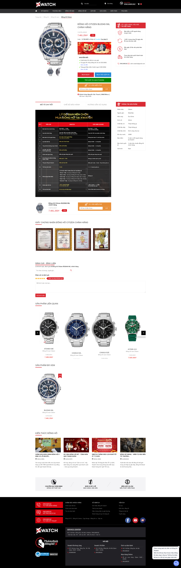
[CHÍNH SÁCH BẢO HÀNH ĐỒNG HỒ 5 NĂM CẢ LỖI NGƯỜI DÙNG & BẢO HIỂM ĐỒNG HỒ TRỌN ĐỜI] (48, 445)
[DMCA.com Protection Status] (54, 555)
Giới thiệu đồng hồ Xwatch (99, 505)
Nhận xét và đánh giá (42, 275)
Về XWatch (44, 11)
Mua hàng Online (127, 554)
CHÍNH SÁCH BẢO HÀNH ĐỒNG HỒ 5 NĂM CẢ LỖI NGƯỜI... (47, 455)
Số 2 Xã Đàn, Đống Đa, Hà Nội (131, 548)
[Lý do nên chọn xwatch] (73, 153)
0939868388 (72, 552)
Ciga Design (86, 518)
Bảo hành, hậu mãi (90, 488)
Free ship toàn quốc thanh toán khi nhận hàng (133, 56)
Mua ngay (86, 74)
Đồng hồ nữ (82, 11)
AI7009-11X (104, 350)
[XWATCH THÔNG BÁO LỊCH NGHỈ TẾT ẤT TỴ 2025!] (104, 445)
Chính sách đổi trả (70, 505)
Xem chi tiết (84, 65)
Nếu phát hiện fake (127, 488)
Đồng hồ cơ (94, 518)
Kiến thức (113, 11)
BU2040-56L (49, 411)
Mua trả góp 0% (103, 74)
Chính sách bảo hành (71, 508)
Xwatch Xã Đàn (99, 545)
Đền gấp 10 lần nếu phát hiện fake (133, 48)
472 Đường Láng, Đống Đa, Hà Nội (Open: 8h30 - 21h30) (79, 549)
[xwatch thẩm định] (46, 542)
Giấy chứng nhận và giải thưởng (101, 511)
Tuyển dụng (122, 514)
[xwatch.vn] (46, 530)
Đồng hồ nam (69, 11)
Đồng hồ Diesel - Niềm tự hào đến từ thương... (132, 455)
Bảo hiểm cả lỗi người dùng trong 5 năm (132, 32)
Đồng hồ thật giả (54, 488)
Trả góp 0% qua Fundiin (94, 80)
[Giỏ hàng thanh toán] (139, 4)
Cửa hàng (109, 3)
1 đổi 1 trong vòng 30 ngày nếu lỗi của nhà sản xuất (133, 40)
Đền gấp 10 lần (127, 486)
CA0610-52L (49, 354)
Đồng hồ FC (68, 518)
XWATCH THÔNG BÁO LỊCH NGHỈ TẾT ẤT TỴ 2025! (104, 455)
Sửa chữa (103, 11)
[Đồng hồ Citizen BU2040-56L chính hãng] (48, 389)
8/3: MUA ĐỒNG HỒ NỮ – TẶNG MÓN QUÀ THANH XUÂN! (76, 455)
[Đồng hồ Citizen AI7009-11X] (104, 328)
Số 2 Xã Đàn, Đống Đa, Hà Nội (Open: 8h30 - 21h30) (106, 549)
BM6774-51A (132, 350)
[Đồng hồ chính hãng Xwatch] (45, 4)
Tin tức (121, 505)
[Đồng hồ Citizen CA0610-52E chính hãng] (76, 330)
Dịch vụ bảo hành (127, 545)
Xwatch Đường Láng (74, 545)
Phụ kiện (124, 11)
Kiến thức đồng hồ (124, 508)
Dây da (100, 518)
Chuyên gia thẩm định (53, 486)
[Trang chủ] (36, 11)
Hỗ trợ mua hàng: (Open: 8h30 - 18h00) (133, 558)
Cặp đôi (93, 11)
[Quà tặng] (94, 48)
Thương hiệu (56, 11)
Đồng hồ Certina (77, 518)
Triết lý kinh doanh (97, 508)
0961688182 (129, 4)
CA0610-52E (76, 354)
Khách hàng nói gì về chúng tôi (100, 514)
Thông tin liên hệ (123, 511)
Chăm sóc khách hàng (73, 502)
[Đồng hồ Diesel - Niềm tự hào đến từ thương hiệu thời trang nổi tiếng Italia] (133, 445)
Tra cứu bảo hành (70, 511)
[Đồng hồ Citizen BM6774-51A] (132, 328)
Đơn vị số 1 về (90, 486)
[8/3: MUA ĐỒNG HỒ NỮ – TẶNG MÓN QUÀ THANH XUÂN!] (76, 445)
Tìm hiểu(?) (104, 39)
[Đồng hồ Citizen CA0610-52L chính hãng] (48, 330)
